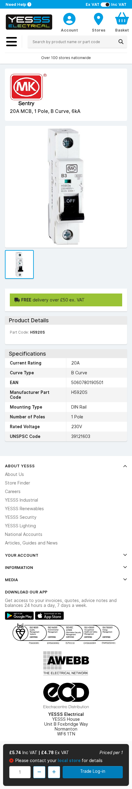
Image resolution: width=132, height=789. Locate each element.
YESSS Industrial (21, 500)
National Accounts (23, 534)
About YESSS (20, 465)
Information (19, 567)
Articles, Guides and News (31, 542)
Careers (13, 491)
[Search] (121, 42)
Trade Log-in (92, 771)
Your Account (21, 555)
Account (69, 30)
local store (70, 760)
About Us (14, 474)
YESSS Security (21, 517)
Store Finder (17, 483)
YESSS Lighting (20, 525)
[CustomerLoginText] (69, 18)
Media (11, 579)
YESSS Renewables (24, 508)
